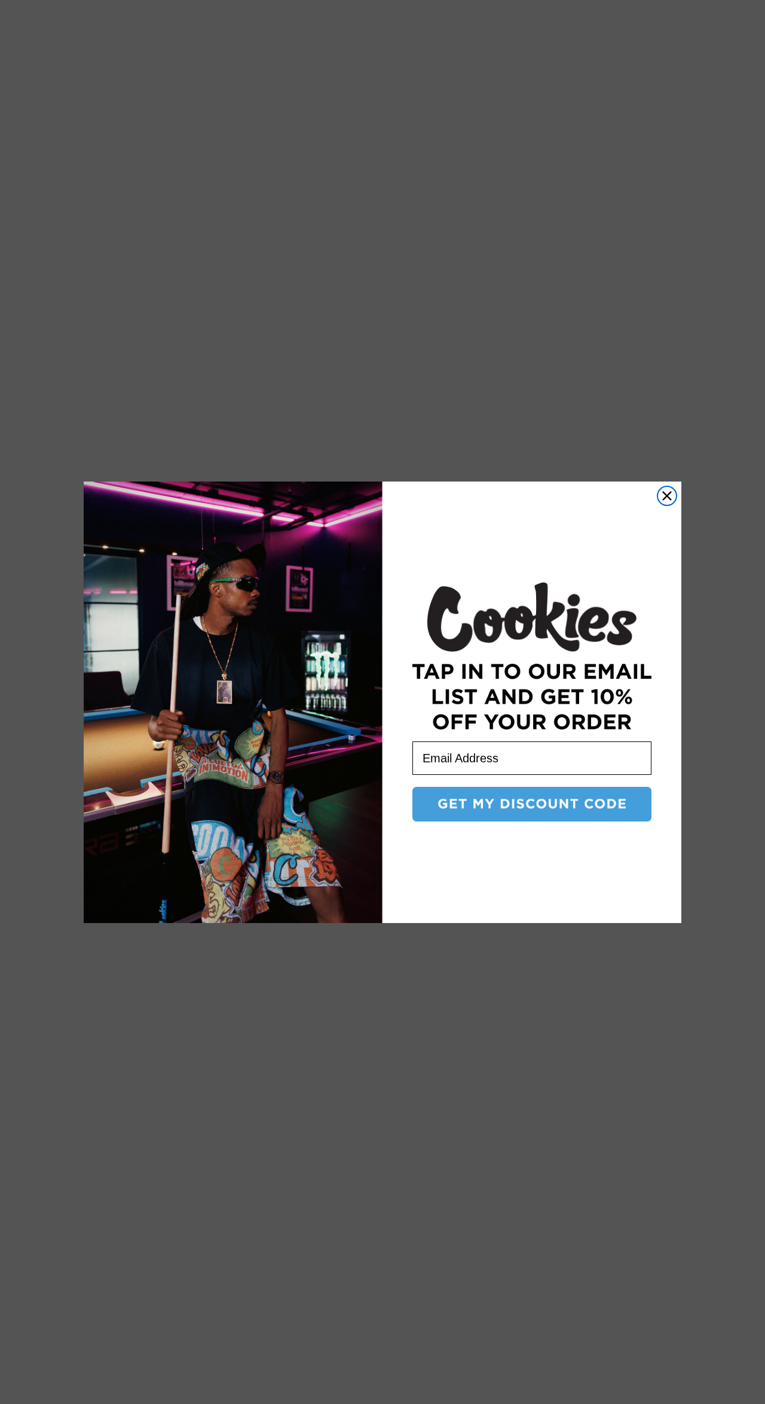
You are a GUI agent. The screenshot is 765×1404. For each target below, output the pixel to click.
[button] (531, 804)
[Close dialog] (667, 495)
